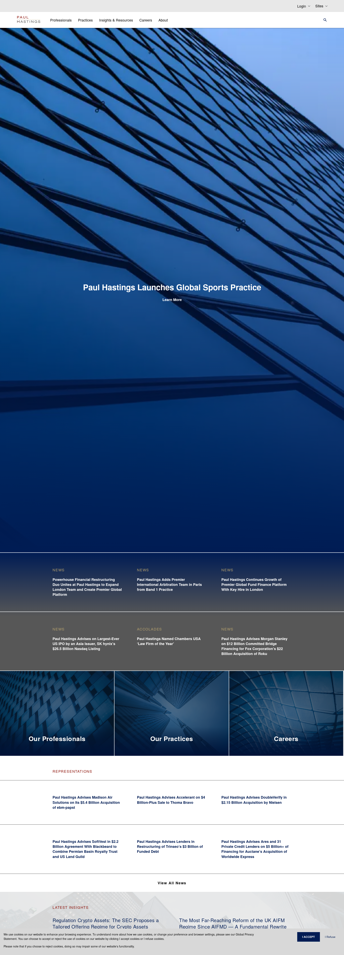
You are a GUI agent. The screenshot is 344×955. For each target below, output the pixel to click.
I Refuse (330, 936)
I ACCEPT (308, 936)
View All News (172, 882)
